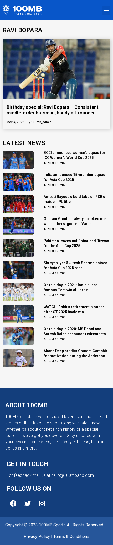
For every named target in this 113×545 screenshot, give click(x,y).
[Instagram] (42, 503)
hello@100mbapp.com (72, 475)
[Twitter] (27, 503)
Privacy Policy (37, 536)
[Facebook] (13, 503)
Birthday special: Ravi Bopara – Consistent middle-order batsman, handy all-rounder (53, 110)
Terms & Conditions (71, 536)
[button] (106, 10)
